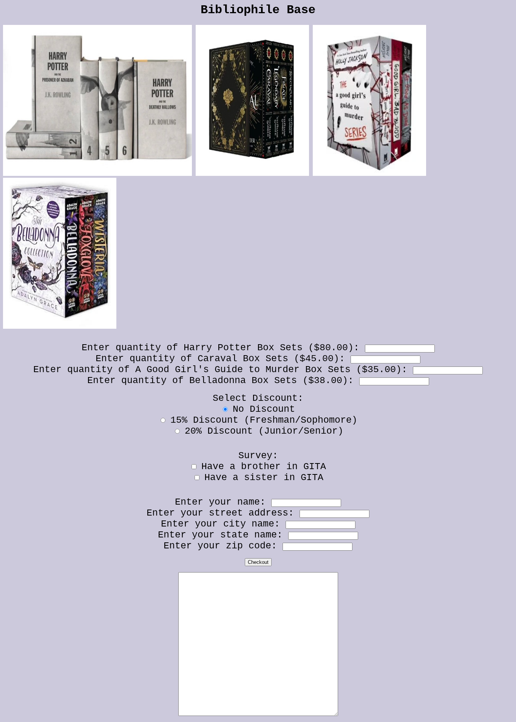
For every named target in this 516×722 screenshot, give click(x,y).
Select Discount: (258, 398)
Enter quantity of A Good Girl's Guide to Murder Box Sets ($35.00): (223, 369)
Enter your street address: (223, 513)
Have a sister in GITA (263, 477)
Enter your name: (223, 502)
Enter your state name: (223, 535)
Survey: (258, 455)
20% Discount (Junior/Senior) (264, 431)
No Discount (264, 409)
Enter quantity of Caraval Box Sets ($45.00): (223, 358)
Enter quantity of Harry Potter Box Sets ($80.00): (223, 347)
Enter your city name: (223, 524)
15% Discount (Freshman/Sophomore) (263, 420)
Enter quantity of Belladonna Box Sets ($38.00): (223, 380)
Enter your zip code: (223, 545)
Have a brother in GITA (263, 466)
